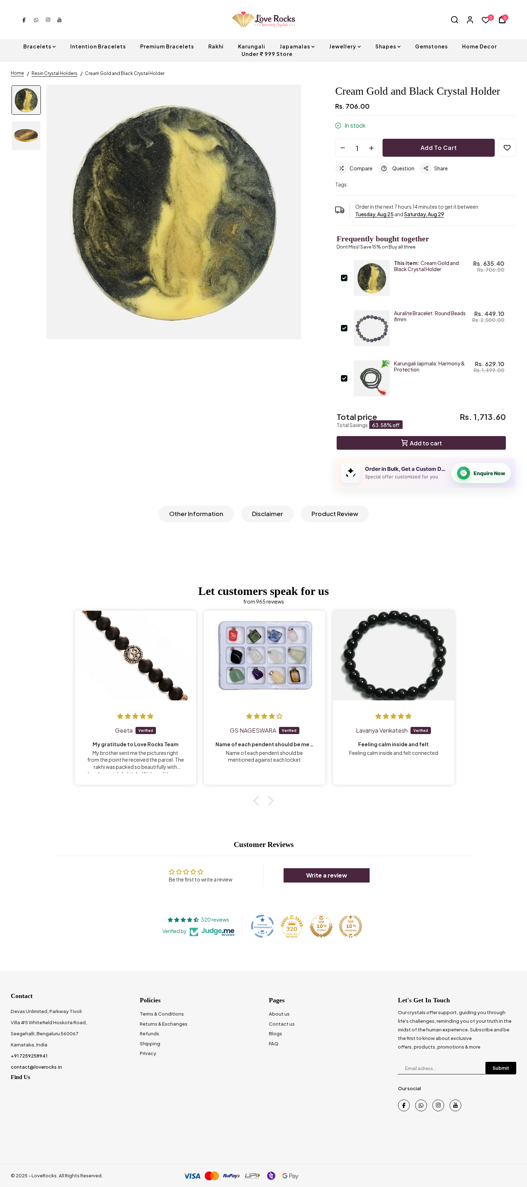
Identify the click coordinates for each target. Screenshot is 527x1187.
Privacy (148, 1053)
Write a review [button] (326, 875)
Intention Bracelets (98, 46)
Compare (361, 168)
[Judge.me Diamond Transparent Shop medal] (262, 926)
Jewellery (342, 46)
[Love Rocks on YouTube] (59, 19)
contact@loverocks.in (36, 1067)
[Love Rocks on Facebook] (24, 19)
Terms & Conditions (162, 1014)
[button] (258, 801)
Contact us (282, 1024)
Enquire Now (489, 473)
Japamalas (295, 46)
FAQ (274, 1043)
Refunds (149, 1033)
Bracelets (37, 46)
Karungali (251, 46)
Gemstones (431, 46)
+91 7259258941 (29, 1056)
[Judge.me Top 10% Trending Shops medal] (350, 926)
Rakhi (216, 46)
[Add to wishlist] (507, 148)
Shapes (385, 46)
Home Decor (479, 46)
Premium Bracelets (167, 46)
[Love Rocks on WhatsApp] (36, 19)
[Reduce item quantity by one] (343, 148)
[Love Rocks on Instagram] (48, 19)
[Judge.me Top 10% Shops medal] (321, 926)
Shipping (150, 1043)
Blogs (275, 1033)
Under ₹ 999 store (267, 54)
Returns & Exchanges (163, 1024)
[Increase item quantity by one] (371, 148)
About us (279, 1014)
